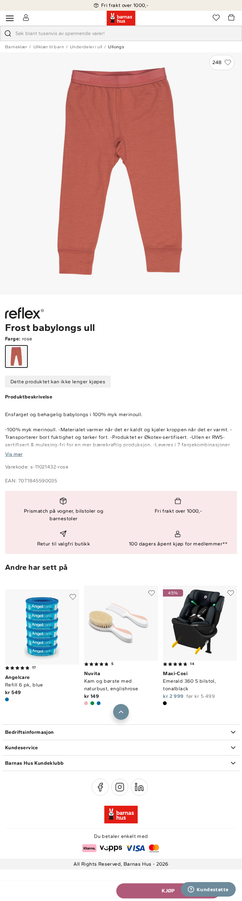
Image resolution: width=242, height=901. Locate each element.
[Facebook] (100, 787)
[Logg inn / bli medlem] (25, 17)
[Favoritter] (216, 17)
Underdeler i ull (86, 47)
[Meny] (9, 18)
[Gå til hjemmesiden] (121, 18)
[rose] (16, 356)
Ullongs (116, 47)
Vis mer (14, 454)
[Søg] (7, 33)
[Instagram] (119, 787)
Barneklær (16, 47)
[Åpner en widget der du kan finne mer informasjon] (208, 890)
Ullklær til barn (48, 47)
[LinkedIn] (139, 787)
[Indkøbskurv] (232, 18)
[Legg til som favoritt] (72, 596)
